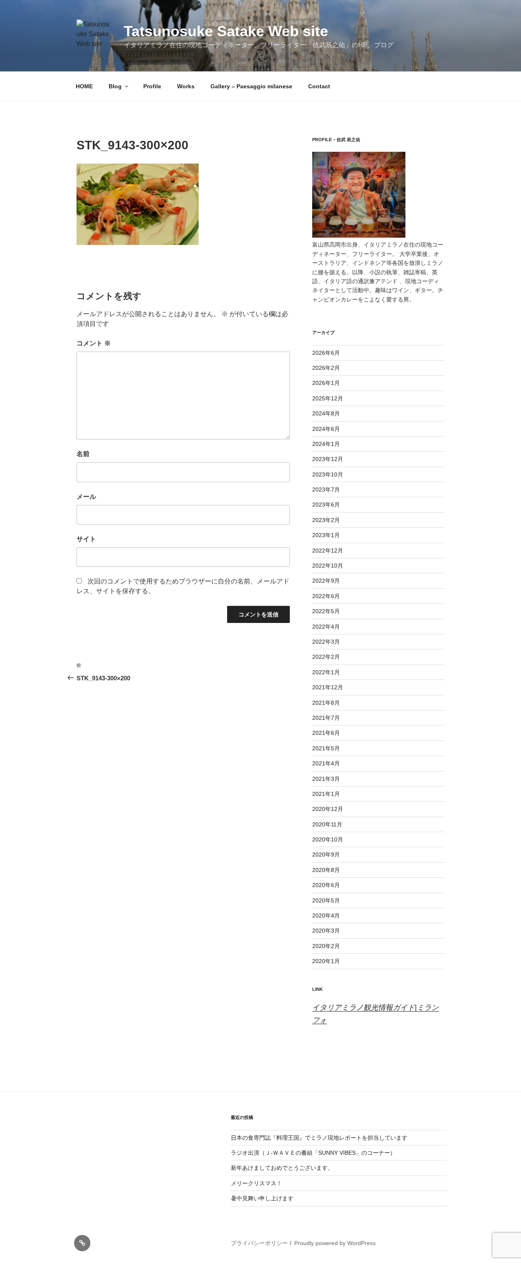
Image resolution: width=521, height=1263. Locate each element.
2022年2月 (326, 656)
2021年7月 (326, 718)
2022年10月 (327, 565)
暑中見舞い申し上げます (262, 1198)
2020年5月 (326, 900)
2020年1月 (326, 961)
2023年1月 (326, 535)
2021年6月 (326, 733)
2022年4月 (326, 626)
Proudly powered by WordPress (335, 1243)
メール (86, 496)
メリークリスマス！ (256, 1183)
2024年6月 (326, 429)
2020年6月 (326, 885)
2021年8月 (326, 702)
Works (186, 86)
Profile (152, 86)
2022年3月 (326, 641)
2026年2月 (326, 368)
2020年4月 (326, 915)
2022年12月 (327, 550)
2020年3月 (326, 930)
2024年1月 (326, 444)
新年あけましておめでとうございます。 (282, 1168)
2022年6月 (326, 596)
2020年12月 (327, 809)
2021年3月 (326, 779)
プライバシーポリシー (259, 1243)
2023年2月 (326, 520)
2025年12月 (327, 398)
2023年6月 (326, 504)
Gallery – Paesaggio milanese (251, 86)
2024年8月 (326, 413)
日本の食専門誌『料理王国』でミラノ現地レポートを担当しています (319, 1137)
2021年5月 (326, 748)
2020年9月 (326, 854)
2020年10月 (327, 839)
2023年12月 (327, 459)
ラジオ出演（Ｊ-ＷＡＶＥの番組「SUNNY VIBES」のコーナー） (313, 1152)
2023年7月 (326, 489)
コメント (94, 343)
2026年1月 (326, 383)
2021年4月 (326, 763)
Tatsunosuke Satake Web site (226, 31)
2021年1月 (326, 794)
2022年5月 (326, 611)
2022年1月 (326, 672)
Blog (115, 86)
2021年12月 (327, 687)
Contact (319, 86)
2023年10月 (327, 474)
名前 (83, 453)
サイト (86, 538)
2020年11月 (327, 824)
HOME (84, 86)
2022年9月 (326, 580)
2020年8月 (326, 870)
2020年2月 (326, 946)
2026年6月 (326, 353)
